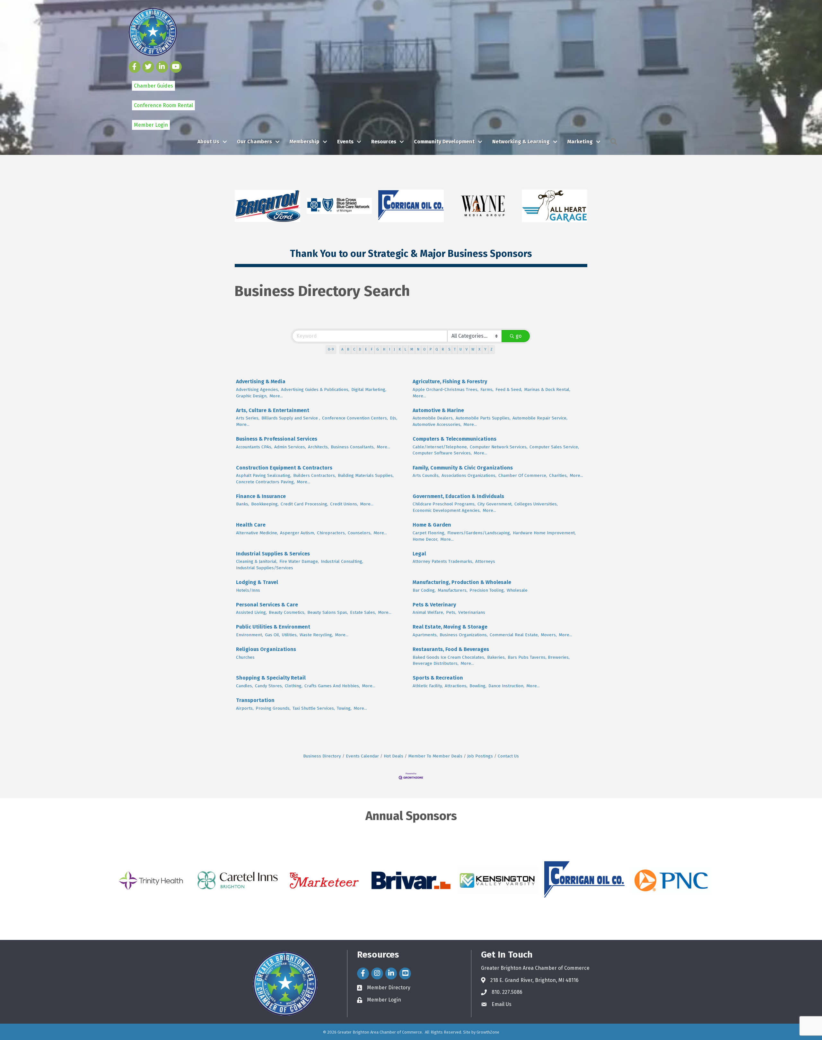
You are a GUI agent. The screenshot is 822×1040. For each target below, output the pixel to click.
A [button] (342, 349)
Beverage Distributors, (436, 663)
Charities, (558, 475)
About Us (208, 142)
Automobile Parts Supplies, (483, 418)
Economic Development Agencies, (447, 510)
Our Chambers (254, 142)
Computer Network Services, (499, 447)
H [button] (384, 349)
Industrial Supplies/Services (264, 568)
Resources (383, 142)
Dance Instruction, (506, 686)
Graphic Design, (251, 396)
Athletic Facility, (428, 686)
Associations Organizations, (469, 475)
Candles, (244, 686)
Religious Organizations (266, 649)
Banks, (242, 504)
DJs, (393, 418)
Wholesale (517, 590)
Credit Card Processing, (304, 504)
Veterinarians (471, 612)
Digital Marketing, (368, 389)
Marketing (580, 142)
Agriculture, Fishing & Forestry (450, 381)
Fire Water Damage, (299, 561)
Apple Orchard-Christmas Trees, (445, 389)
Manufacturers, (453, 590)
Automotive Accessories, (437, 424)
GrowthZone (488, 1032)
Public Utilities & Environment (273, 627)
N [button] (418, 349)
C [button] (354, 349)
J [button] (394, 349)
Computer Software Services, (442, 453)
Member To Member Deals (435, 756)
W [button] (472, 349)
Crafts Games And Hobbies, (332, 686)
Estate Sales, (363, 612)
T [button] (455, 349)
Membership (304, 142)
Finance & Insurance (261, 496)
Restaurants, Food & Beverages (451, 649)
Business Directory (322, 756)
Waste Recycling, (316, 635)
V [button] (467, 349)
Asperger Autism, (297, 533)
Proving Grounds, (273, 708)
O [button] (424, 349)
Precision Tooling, (487, 590)
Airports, (245, 708)
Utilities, (290, 635)
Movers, (549, 635)
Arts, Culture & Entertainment (272, 410)
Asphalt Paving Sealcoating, (263, 475)
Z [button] (491, 349)
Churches (245, 657)
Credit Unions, (344, 504)
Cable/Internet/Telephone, (440, 447)
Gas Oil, (272, 635)
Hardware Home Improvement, (544, 533)
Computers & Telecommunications (454, 439)
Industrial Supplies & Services (273, 554)
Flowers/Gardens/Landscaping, (479, 533)
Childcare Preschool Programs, (444, 504)
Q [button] (436, 349)
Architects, (318, 447)
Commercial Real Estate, (514, 635)
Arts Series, (247, 418)
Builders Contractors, (314, 475)
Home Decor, (425, 539)
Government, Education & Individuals (458, 496)
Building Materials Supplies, (366, 475)
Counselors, (360, 533)
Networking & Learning (521, 142)
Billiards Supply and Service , (290, 418)
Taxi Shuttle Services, (314, 708)
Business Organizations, (464, 635)
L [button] (405, 349)
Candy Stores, (269, 686)
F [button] (371, 349)
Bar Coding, (424, 590)
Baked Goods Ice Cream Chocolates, (449, 657)
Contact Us (508, 756)
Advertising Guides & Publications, (315, 389)
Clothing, (293, 686)
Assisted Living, (251, 612)
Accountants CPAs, (254, 447)
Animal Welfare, (428, 612)
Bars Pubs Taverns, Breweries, (539, 657)
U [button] (460, 349)
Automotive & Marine (438, 410)
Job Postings (480, 756)
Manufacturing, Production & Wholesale (462, 582)
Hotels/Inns (248, 590)
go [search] (518, 336)
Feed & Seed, (508, 389)
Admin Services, (290, 447)
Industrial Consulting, (342, 561)
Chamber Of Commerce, (522, 475)
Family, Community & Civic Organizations (463, 468)
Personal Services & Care (267, 605)
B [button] (348, 349)
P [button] (431, 349)
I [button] (389, 349)
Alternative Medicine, (257, 533)
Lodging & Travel (257, 582)
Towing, (344, 708)
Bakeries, (496, 657)
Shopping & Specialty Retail (271, 678)
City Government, (494, 504)
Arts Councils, (426, 475)
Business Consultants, (353, 447)
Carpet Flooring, (429, 533)
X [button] (479, 349)
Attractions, (456, 686)
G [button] (377, 349)
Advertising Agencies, (257, 389)
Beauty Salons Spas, (327, 612)
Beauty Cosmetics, (287, 612)
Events (345, 142)
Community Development (444, 142)
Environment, (249, 635)
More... (276, 396)
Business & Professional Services (276, 439)
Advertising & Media (260, 381)
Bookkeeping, (265, 504)
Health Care (251, 525)
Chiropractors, (331, 533)
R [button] (443, 349)
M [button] (411, 349)
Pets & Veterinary (434, 605)
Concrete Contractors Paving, (265, 482)
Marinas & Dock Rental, (547, 389)
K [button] (400, 349)
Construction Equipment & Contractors (284, 468)
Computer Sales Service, (554, 447)
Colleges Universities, (536, 504)
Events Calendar (362, 756)
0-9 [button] (331, 349)
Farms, (487, 389)
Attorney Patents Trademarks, (443, 561)
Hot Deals (393, 756)
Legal (419, 554)
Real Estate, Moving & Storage (450, 627)
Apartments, (425, 635)
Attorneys (485, 561)
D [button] (360, 349)
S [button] (449, 349)
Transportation (255, 700)
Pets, (451, 612)
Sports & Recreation (438, 678)
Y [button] (485, 349)
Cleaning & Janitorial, (256, 561)
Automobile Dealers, (433, 418)
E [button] (366, 349)
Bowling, (477, 686)
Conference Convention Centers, (355, 418)
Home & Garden (432, 525)
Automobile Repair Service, (539, 418)
